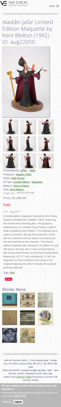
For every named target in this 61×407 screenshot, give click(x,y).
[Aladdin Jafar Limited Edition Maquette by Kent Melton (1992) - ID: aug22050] (11, 125)
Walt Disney (18, 178)
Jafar (24, 170)
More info (20, 395)
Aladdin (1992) (24, 174)
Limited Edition (21, 182)
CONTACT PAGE (24, 376)
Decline (7, 401)
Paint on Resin (21, 185)
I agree (18, 402)
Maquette (37, 182)
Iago (33, 170)
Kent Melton (17, 189)
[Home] (13, 3)
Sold (12, 272)
